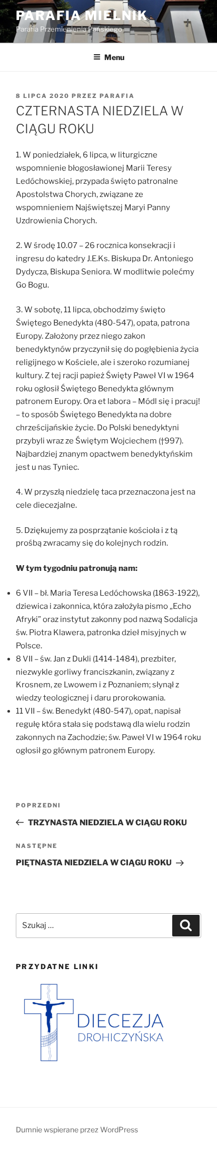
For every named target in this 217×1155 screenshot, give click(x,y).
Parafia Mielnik (82, 15)
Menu (114, 57)
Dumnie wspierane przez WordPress (77, 1129)
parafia (117, 96)
